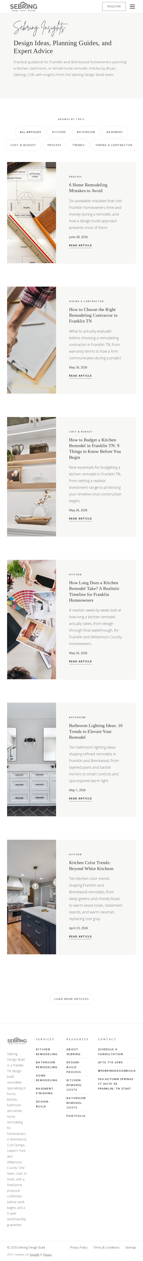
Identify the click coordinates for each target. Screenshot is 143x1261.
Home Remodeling (47, 1078)
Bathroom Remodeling (47, 1064)
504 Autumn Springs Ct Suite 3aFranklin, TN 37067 (116, 1083)
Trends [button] (78, 145)
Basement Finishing (45, 1091)
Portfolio (76, 1116)
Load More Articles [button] (71, 999)
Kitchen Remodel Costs (74, 1084)
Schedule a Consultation (110, 1051)
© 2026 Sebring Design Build (26, 1247)
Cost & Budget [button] (23, 145)
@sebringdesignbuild (117, 1070)
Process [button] (54, 145)
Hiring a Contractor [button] (114, 145)
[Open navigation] (132, 6)
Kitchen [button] (59, 132)
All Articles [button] (30, 132)
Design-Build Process (73, 1067)
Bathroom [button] (86, 132)
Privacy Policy (79, 1247)
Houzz (47, 1254)
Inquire (114, 6)
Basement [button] (115, 132)
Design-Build (43, 1104)
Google (34, 1254)
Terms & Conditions (106, 1247)
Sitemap (130, 1247)
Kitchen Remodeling (47, 1051)
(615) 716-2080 (110, 1062)
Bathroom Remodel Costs (76, 1102)
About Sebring (73, 1051)
